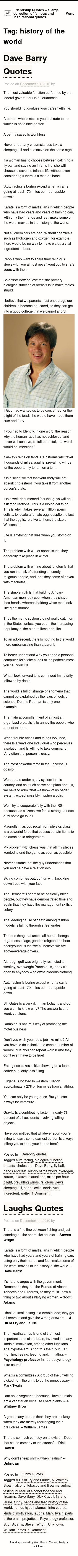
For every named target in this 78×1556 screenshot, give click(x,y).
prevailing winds (26, 1182)
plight (7, 1182)
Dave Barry (43, 1165)
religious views (52, 1182)
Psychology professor (56, 1518)
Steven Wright (35, 1524)
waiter (25, 1193)
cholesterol (24, 1165)
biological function (49, 1159)
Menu (70, 13)
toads (47, 1187)
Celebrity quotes (34, 1154)
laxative (21, 1176)
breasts (9, 1165)
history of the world (42, 1170)
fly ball (59, 1165)
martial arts (36, 1176)
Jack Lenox (39, 1546)
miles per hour (58, 1176)
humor (18, 1507)
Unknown (55, 1524)
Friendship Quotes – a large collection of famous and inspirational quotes (36, 13)
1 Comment (41, 1193)
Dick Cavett (45, 1496)
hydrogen (65, 1170)
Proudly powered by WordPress (29, 1542)
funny (18, 1501)
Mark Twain (54, 1513)
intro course (57, 1507)
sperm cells (32, 1187)
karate (8, 1176)
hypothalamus (36, 1507)
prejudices (30, 1518)
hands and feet (14, 1170)
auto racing (24, 1159)
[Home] (7, 16)
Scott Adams (13, 1524)
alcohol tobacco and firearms (37, 1485)
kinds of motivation (17, 1513)
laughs (39, 1513)
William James (14, 1529)
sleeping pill (12, 1187)
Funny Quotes (32, 1473)
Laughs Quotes (33, 1208)
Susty (61, 1542)
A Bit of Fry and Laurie (33, 1479)
